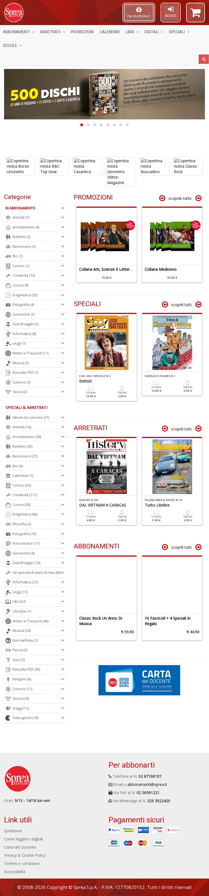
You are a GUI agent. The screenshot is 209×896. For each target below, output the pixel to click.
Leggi (19, 343)
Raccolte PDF (25, 372)
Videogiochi (25, 717)
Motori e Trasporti (30, 353)
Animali (21, 217)
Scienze (21, 382)
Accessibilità (14, 871)
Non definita (25, 640)
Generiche (24, 314)
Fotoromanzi (26, 543)
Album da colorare (31, 417)
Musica (21, 362)
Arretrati (50, 32)
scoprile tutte (180, 198)
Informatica (24, 333)
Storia (20, 391)
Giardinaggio (25, 323)
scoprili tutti (181, 304)
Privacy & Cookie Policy (24, 855)
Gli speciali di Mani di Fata (37, 572)
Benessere (24, 246)
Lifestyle (22, 611)
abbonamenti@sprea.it (147, 784)
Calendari (110, 32)
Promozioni (82, 32)
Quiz (19, 659)
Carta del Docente (20, 847)
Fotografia (23, 304)
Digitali (152, 32)
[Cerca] (204, 59)
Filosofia (22, 523)
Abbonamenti (16, 32)
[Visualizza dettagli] (20, 166)
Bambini (21, 236)
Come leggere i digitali (23, 838)
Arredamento (26, 227)
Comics (21, 265)
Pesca (20, 649)
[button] (195, 15)
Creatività (24, 275)
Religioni (22, 679)
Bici (18, 256)
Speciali (177, 32)
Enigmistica (25, 294)
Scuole (10, 45)
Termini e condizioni (21, 863)
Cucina (20, 285)
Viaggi (21, 708)
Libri (130, 32)
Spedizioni (13, 830)
